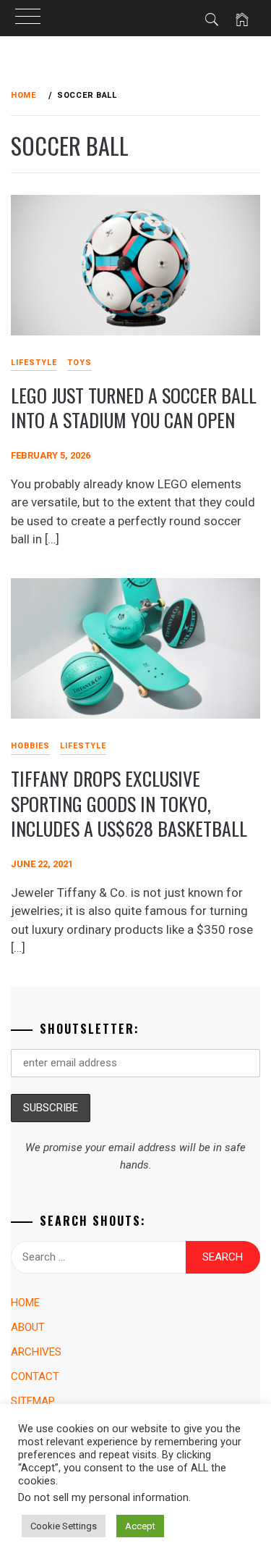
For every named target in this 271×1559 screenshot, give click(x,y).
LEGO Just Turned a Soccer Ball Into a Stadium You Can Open (134, 408)
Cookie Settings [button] (63, 1526)
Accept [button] (140, 1526)
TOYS (79, 362)
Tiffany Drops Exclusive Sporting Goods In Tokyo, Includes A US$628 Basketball (129, 803)
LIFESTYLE (83, 746)
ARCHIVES (36, 1351)
